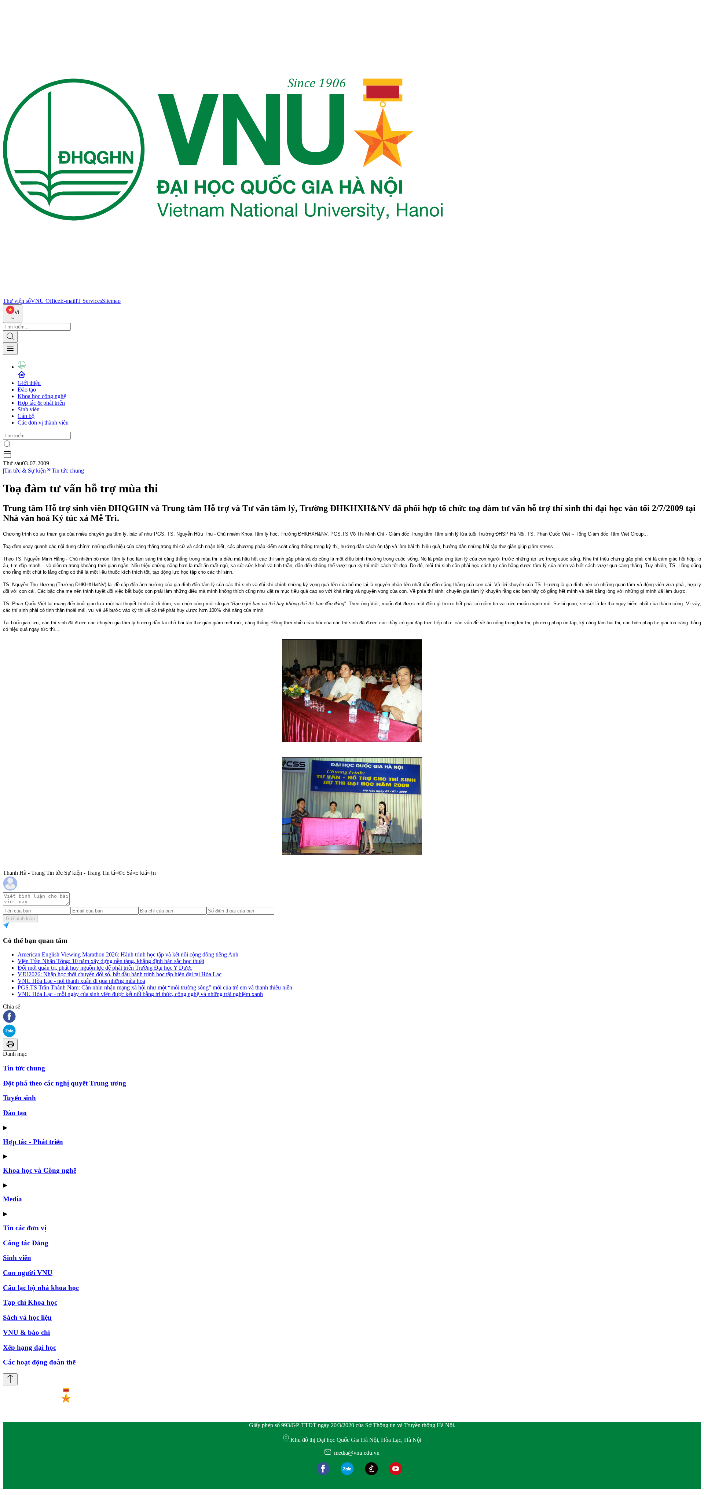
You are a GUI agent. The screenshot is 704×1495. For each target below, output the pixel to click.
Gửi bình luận (20, 918)
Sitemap (111, 301)
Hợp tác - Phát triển (33, 1142)
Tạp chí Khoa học (30, 1302)
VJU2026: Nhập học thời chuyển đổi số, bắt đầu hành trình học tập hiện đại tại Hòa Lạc (119, 974)
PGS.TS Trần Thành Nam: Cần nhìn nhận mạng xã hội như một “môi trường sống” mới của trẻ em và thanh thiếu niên (155, 987)
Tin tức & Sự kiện (25, 470)
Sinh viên (29, 409)
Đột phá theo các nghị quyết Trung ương (64, 1083)
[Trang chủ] (223, 294)
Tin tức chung (68, 470)
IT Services (89, 301)
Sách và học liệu (27, 1317)
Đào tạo (27, 389)
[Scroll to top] (10, 1379)
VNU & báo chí (26, 1332)
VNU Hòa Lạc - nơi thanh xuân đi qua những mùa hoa (81, 981)
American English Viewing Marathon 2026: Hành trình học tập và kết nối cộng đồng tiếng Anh (128, 954)
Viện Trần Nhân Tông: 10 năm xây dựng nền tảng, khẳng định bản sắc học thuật (111, 961)
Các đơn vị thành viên (43, 422)
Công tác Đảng (25, 1243)
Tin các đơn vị (24, 1228)
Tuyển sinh (19, 1098)
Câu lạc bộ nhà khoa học (41, 1288)
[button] (352, 1017)
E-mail (68, 301)
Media (12, 1199)
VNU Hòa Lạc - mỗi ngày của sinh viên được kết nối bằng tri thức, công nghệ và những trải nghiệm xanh (140, 994)
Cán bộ (26, 416)
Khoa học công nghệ (42, 396)
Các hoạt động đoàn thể (39, 1362)
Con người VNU (27, 1273)
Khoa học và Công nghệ (39, 1170)
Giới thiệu (29, 383)
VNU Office (45, 301)
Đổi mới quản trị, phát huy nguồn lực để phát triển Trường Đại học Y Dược (105, 968)
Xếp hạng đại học (29, 1347)
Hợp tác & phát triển (41, 403)
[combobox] (12, 313)
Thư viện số (17, 301)
